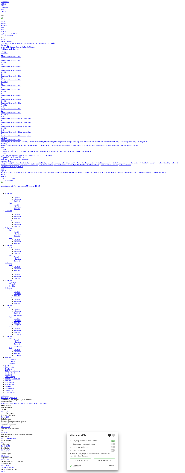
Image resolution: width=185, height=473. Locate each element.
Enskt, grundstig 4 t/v (105, 163)
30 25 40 (4, 398)
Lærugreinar (27, 118)
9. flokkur (4, 128)
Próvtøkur (10, 145)
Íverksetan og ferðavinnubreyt (30, 151)
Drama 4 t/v (28, 165)
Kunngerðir (20, 47)
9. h (2, 134)
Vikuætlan (11, 57)
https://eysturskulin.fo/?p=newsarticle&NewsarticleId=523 (20, 186)
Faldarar (130, 145)
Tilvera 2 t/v (93, 165)
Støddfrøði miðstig (164, 163)
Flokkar (3, 51)
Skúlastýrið (4, 45)
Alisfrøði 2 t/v (65, 165)
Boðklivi (18, 57)
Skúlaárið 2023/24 (45, 172)
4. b (2, 87)
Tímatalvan (80, 145)
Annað (135, 145)
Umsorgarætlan (44, 145)
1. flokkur (4, 53)
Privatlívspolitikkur (7, 467)
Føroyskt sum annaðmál (83, 151)
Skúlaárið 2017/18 (122, 172)
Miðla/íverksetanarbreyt (37, 142)
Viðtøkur (4, 47)
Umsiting (4, 43)
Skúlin (3, 39)
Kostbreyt (25, 142)
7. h (2, 111)
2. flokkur (4, 62)
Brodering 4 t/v (37, 165)
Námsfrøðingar (29, 43)
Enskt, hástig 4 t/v (91, 163)
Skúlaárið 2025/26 (20, 172)
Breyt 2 (3, 153)
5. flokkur (4, 91)
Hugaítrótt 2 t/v (102, 165)
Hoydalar (4, 138)
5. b (2, 97)
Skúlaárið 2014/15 (161, 172)
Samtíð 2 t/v (84, 165)
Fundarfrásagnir (29, 47)
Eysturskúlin (5, 2)
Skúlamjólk (72, 145)
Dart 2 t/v (111, 165)
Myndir (3, 171)
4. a (2, 84)
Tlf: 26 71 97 (5, 442)
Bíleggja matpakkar (7, 180)
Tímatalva (4, 57)
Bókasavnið (15, 49)
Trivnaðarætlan (55, 145)
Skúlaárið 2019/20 (97, 172)
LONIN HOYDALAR (9, 178)
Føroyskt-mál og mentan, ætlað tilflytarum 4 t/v (60, 163)
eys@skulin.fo (12, 398)
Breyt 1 (3, 149)
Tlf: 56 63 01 (5, 432)
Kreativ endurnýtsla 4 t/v (51, 165)
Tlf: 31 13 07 (5, 450)
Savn (2, 169)
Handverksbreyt (16, 142)
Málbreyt (116, 142)
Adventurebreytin (7, 155)
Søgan (3, 41)
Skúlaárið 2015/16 (148, 172)
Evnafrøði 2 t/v (75, 165)
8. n (2, 124)
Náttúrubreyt (99, 142)
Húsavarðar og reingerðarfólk (45, 43)
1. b (2, 59)
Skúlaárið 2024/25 (33, 172)
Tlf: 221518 (5, 411)
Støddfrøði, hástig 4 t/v (150, 163)
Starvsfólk (9, 41)
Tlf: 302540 (9, 403)
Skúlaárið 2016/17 (135, 172)
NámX (3, 147)
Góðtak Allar (104, 461)
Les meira (77, 466)
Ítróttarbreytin (5, 142)
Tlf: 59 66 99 (5, 427)
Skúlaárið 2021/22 (71, 172)
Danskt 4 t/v (81, 163)
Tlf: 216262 (5, 417)
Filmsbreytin (32, 155)
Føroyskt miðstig (21, 163)
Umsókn (4, 167)
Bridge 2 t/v (119, 165)
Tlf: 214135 (5, 459)
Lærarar (10, 43)
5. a (2, 93)
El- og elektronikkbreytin (16, 157)
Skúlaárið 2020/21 (84, 172)
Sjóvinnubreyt (50, 142)
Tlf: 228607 (40, 403)
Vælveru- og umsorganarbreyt (11, 159)
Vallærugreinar (142, 142)
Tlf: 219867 (5, 465)
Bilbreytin (4, 157)
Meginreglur (11, 47)
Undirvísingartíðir (20, 145)
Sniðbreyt (58, 142)
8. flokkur (4, 115)
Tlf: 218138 (5, 456)
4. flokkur (4, 82)
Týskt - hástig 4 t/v (135, 163)
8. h (2, 120)
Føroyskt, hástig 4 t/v (8, 163)
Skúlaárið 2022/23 (58, 172)
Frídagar (4, 145)
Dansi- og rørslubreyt (20, 155)
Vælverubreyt (108, 142)
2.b (2, 68)
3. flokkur (4, 72)
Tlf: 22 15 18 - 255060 (8, 438)
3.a (2, 74)
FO (109, 435)
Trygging (110, 145)
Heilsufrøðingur (18, 43)
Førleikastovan (6, 49)
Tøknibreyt (133, 142)
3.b (2, 78)
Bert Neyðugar (81, 461)
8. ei (2, 116)
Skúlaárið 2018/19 (110, 172)
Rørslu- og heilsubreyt (79, 142)
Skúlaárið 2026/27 (7, 172)
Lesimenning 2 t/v (17, 165)
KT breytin (41, 155)
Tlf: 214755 (26, 403)
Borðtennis (127, 165)
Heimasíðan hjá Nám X (15, 167)
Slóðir (3, 174)
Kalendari (4, 176)
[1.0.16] (112, 466)
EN (113, 435)
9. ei (2, 130)
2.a (2, 64)
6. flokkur (4, 101)
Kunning (4, 143)
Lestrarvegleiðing (33, 145)
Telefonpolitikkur (101, 145)
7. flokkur (4, 105)
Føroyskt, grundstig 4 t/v (35, 163)
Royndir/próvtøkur (120, 145)
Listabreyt (91, 142)
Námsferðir (64, 145)
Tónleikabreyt (67, 142)
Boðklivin (19, 118)
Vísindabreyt (124, 142)
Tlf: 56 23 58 (5, 446)
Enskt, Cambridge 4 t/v (121, 163)
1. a (2, 55)
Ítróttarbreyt (16, 151)
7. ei (2, 107)
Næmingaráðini (89, 145)
